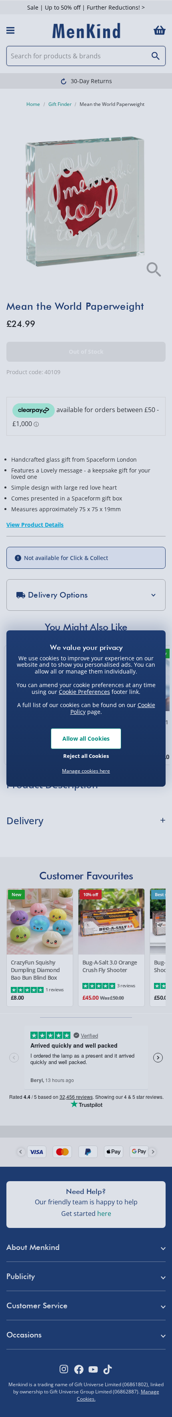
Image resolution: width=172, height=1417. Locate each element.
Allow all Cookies (86, 738)
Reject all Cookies (86, 755)
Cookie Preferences (84, 691)
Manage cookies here (86, 771)
